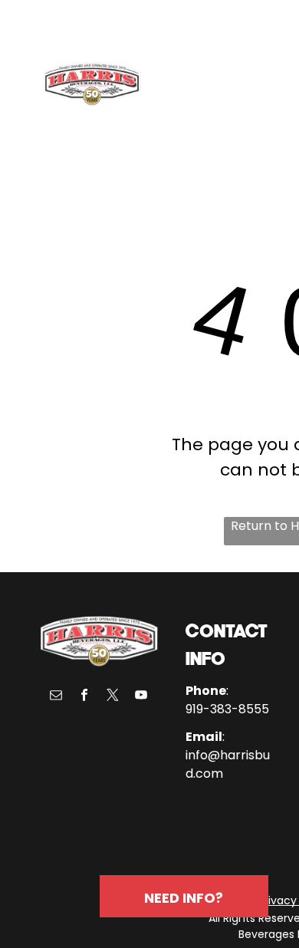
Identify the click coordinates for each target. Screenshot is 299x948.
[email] (56, 697)
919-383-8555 (227, 709)
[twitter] (112, 697)
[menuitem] (207, 86)
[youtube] (141, 697)
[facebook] (84, 697)
